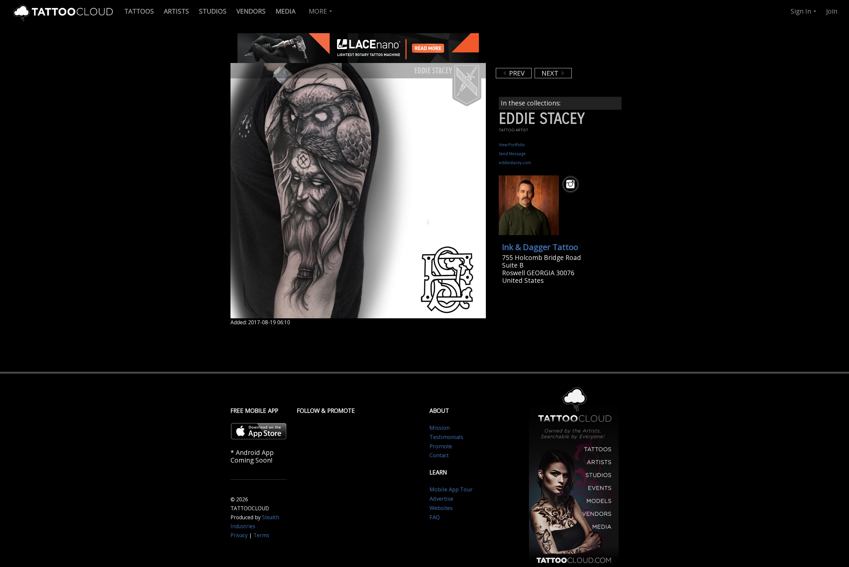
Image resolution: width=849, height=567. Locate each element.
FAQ (434, 517)
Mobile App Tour (451, 489)
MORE (319, 11)
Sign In (802, 11)
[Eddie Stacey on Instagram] (571, 184)
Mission (439, 427)
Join (831, 11)
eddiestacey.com (515, 162)
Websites (441, 508)
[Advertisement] (549, 49)
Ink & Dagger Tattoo (540, 246)
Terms (261, 535)
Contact (439, 455)
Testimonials (446, 437)
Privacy (239, 535)
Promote (440, 446)
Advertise (441, 498)
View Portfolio (512, 145)
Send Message (512, 154)
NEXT (551, 73)
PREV (516, 73)
